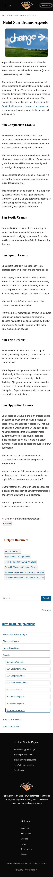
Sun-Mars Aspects (14, 690)
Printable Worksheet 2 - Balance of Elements (24, 572)
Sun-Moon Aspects (15, 662)
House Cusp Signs (11, 648)
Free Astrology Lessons (24, 765)
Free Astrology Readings (24, 749)
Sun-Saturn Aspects (15, 703)
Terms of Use (26, 849)
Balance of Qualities (11, 726)
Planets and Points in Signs (15, 634)
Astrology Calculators (23, 755)
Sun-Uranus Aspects (16, 710)
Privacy (24, 854)
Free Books (19, 770)
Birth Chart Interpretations (18, 624)
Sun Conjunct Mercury (16, 669)
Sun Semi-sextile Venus (17, 683)
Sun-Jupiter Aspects (15, 696)
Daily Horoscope (46, 5)
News (23, 844)
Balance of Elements (12, 720)
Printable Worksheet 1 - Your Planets (21, 567)
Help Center (26, 834)
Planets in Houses (11, 641)
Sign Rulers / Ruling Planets (17, 557)
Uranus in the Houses (35, 106)
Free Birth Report (12, 551)
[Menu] (3, 4)
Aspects (7, 523)
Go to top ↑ (46, 610)
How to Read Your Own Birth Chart (20, 562)
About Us (25, 828)
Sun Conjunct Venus (16, 676)
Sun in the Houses (11, 106)
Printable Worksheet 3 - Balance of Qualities (24, 578)
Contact (24, 839)
